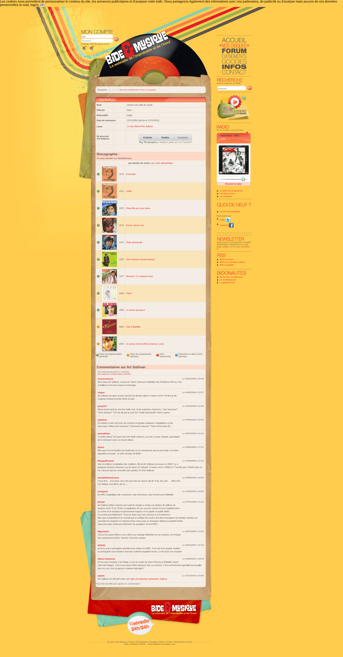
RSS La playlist (227, 265)
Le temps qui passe (135, 310)
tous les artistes (127, 90)
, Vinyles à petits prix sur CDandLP (165, 142)
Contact (168, 642)
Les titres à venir (227, 193)
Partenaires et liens (183, 642)
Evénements (142, 642)
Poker (129, 293)
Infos (161, 642)
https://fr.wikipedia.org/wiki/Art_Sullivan (148, 579)
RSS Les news (226, 259)
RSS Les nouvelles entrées (232, 262)
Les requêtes (226, 196)
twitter (223, 220)
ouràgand (103, 491)
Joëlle (129, 191)
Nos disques (121, 642)
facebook (224, 225)
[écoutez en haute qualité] (91, 50)
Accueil (110, 642)
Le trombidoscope (228, 280)
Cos (223, 138)
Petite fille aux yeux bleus (138, 208)
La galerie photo (227, 282)
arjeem (101, 576)
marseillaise (104, 433)
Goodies (153, 642)
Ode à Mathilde (133, 327)
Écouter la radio (233, 184)
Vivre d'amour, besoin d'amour (140, 259)
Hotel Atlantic (226, 135)
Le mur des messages (230, 211)
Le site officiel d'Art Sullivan (140, 126)
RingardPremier (106, 461)
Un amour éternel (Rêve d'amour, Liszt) (145, 344)
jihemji (101, 502)
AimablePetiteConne (108, 478)
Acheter (147, 137)
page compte (223, 247)
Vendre (165, 137)
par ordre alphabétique (162, 163)
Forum (131, 642)
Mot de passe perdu (100, 44)
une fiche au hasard (145, 90)
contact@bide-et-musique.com (161, 644)
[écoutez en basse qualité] (84, 50)
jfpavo (101, 447)
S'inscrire (85, 44)
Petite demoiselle (134, 242)
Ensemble (131, 174)
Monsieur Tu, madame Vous (139, 276)
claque (101, 392)
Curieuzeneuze (105, 379)
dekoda (101, 545)
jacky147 (102, 406)
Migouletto (103, 531)
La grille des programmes (231, 191)
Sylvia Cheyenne (106, 559)
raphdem (102, 420)
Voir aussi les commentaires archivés (114, 374)
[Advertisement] (166, 18)
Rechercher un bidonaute (231, 277)
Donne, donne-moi (135, 225)
